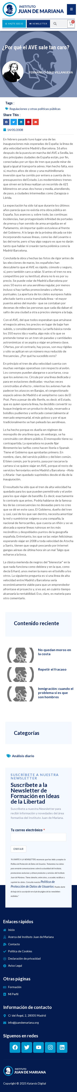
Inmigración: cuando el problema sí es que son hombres (55, 692)
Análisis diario (23, 756)
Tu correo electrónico (27, 830)
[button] (6, 122)
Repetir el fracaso (52, 669)
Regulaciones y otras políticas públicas (35, 109)
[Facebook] (15, 1047)
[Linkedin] (62, 1047)
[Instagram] (50, 1047)
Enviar (18, 849)
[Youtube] (38, 1047)
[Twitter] (26, 1047)
